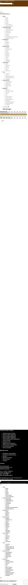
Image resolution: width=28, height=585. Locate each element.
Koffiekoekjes (8, 82)
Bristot (6, 19)
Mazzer (7, 43)
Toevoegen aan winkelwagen (12, 204)
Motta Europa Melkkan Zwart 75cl (13, 423)
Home (1, 127)
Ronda (23, 212)
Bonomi (7, 21)
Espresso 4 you (6, 442)
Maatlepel (7, 53)
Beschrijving (4, 226)
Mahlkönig (7, 42)
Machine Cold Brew (9, 91)
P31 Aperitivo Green (8, 446)
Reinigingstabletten (9, 99)
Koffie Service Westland (9, 443)
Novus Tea (7, 73)
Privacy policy (6, 459)
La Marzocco (8, 31)
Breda (6, 20)
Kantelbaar (21, 210)
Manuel (6, 23)
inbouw (9, 210)
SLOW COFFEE (6, 62)
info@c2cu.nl (7, 472)
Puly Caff (7, 92)
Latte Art (7, 50)
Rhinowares (7, 70)
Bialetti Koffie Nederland (9, 434)
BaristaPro (7, 89)
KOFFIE (4, 16)
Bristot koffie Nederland (9, 436)
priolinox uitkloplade (17, 212)
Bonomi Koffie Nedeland (9, 437)
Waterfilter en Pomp (9, 38)
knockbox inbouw (9, 212)
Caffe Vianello (6, 440)
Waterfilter (7, 104)
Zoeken (14, 584)
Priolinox (13, 127)
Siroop (6, 86)
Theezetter (7, 78)
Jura (6, 95)
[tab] (4, 227)
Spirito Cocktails (7, 447)
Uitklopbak (7, 59)
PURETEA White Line (9, 77)
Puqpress (7, 55)
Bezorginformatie (7, 457)
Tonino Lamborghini (9, 25)
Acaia (6, 63)
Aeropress (7, 65)
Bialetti (6, 17)
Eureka (6, 40)
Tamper (7, 57)
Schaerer (7, 35)
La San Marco (8, 32)
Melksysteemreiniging (9, 101)
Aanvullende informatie (14, 226)
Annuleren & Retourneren (9, 455)
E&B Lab (7, 67)
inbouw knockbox (15, 210)
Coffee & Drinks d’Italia (9, 433)
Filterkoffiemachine (9, 29)
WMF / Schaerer (8, 96)
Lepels (6, 51)
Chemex (7, 66)
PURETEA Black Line (9, 76)
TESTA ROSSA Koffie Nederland (11, 439)
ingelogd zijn (7, 391)
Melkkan (7, 54)
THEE (4, 72)
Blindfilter (7, 47)
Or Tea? (7, 74)
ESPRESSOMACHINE (7, 27)
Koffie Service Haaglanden (10, 444)
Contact (5, 460)
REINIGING (5, 88)
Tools (6, 58)
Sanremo (7, 33)
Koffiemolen (7, 100)
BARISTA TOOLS (6, 46)
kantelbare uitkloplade (5, 211)
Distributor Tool (8, 48)
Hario (6, 69)
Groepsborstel (8, 97)
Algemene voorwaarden (9, 453)
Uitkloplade (7, 61)
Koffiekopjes (7, 84)
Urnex (6, 93)
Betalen (5, 456)
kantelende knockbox (14, 211)
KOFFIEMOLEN (5, 39)
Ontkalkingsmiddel (9, 103)
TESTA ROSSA (8, 24)
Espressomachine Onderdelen (11, 36)
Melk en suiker (8, 85)
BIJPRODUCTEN (6, 80)
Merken (7, 127)
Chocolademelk (8, 81)
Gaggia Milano (8, 28)
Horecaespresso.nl (5, 13)
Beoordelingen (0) (5, 229)
